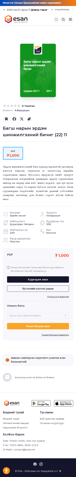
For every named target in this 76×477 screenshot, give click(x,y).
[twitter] (22, 119)
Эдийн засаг (18, 215)
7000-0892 (16, 445)
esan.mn (35, 471)
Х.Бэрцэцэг (22, 110)
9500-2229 (31, 445)
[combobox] (38, 315)
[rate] (4, 106)
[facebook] (14, 119)
